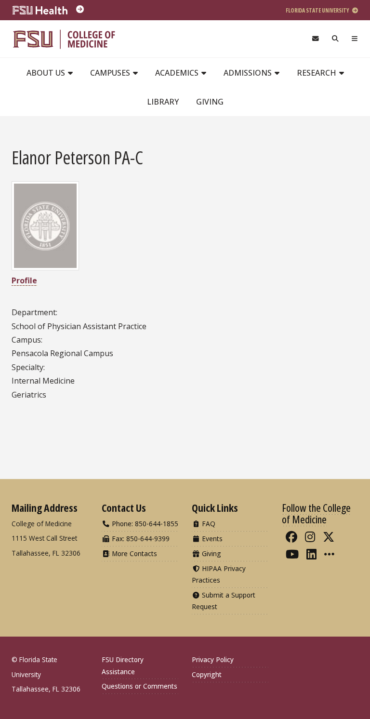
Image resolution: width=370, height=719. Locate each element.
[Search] (335, 38)
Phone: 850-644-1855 (144, 523)
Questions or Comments (139, 686)
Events (211, 538)
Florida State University (318, 10)
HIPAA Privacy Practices (219, 574)
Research (317, 72)
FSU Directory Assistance (123, 665)
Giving (210, 101)
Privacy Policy (213, 659)
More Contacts (133, 553)
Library (163, 101)
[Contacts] (315, 38)
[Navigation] (354, 38)
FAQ (207, 523)
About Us (46, 72)
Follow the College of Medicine (316, 513)
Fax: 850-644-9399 (140, 538)
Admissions (249, 72)
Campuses (111, 72)
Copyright (207, 674)
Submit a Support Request (223, 600)
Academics (177, 72)
